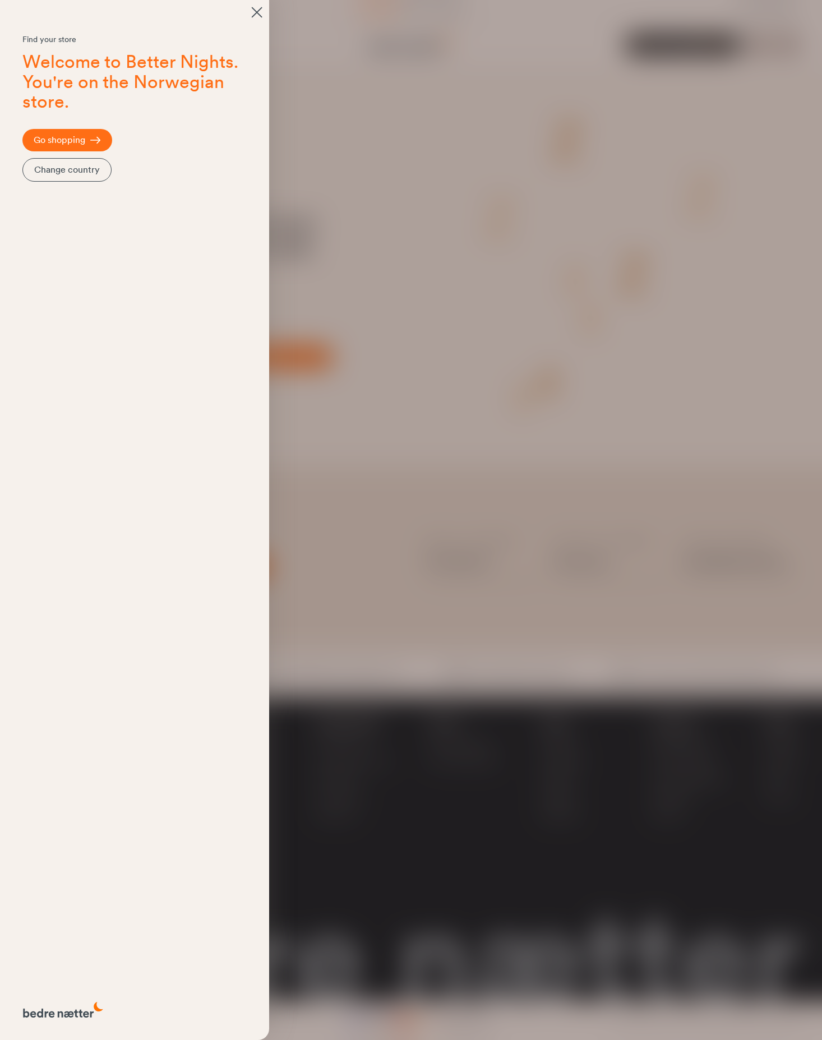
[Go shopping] (257, 12)
